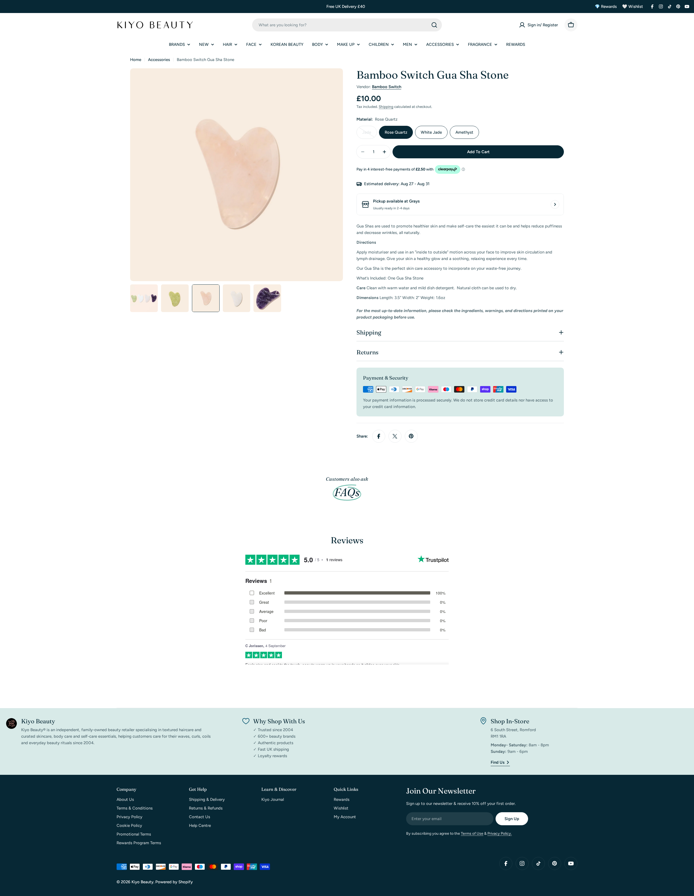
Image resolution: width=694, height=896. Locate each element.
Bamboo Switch (386, 86)
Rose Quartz (396, 132)
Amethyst (464, 132)
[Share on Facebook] (378, 436)
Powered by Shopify (174, 881)
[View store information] (555, 204)
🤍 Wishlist (632, 6)
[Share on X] (394, 436)
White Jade (431, 132)
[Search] (434, 25)
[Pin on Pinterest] (411, 436)
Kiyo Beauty (142, 881)
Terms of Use (472, 833)
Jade (369, 134)
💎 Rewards (606, 6)
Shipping (386, 106)
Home (135, 59)
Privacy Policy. (499, 833)
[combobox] (347, 24)
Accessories (159, 59)
